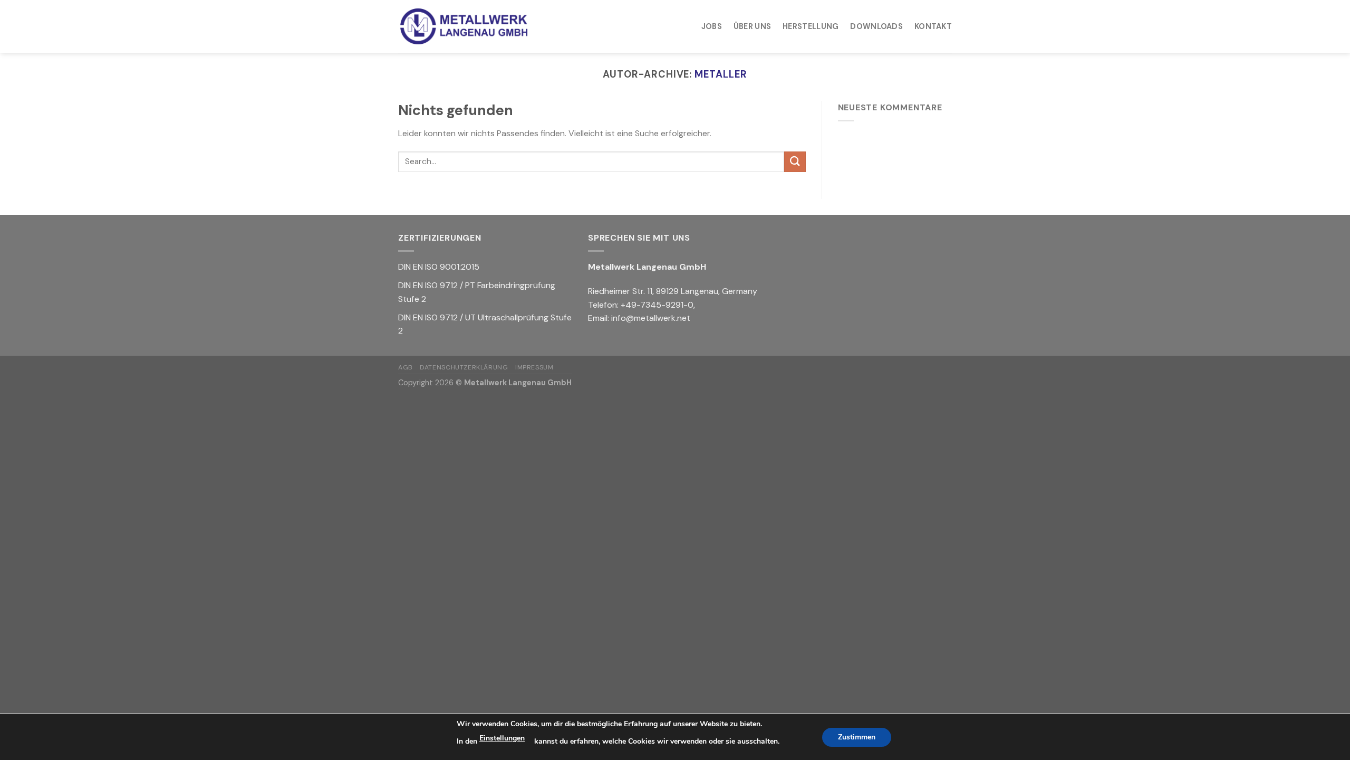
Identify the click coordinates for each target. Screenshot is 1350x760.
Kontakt (933, 26)
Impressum (534, 367)
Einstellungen (502, 738)
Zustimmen (856, 737)
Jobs (711, 26)
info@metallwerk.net (650, 318)
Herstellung (810, 26)
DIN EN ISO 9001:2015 (438, 266)
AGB (405, 367)
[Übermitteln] (794, 161)
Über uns (752, 26)
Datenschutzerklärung (464, 367)
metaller (721, 74)
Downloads (876, 26)
